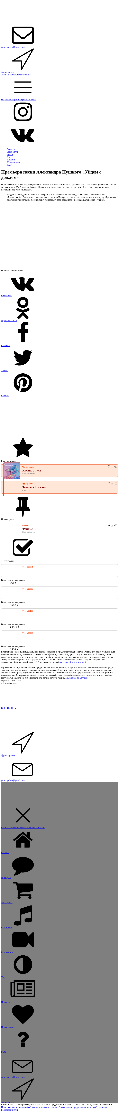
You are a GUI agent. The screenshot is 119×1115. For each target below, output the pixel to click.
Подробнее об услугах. (76, 678)
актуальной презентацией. (73, 662)
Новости (11, 159)
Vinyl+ (10, 157)
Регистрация (24, 74)
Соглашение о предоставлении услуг (76, 1107)
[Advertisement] (59, 417)
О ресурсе (12, 149)
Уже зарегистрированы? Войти (29, 827)
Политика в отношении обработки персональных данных (29, 1107)
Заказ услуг (12, 152)
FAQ (9, 165)
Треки (10, 154)
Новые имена (13, 162)
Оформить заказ (28, 99)
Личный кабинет (9, 74)
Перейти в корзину (10, 99)
